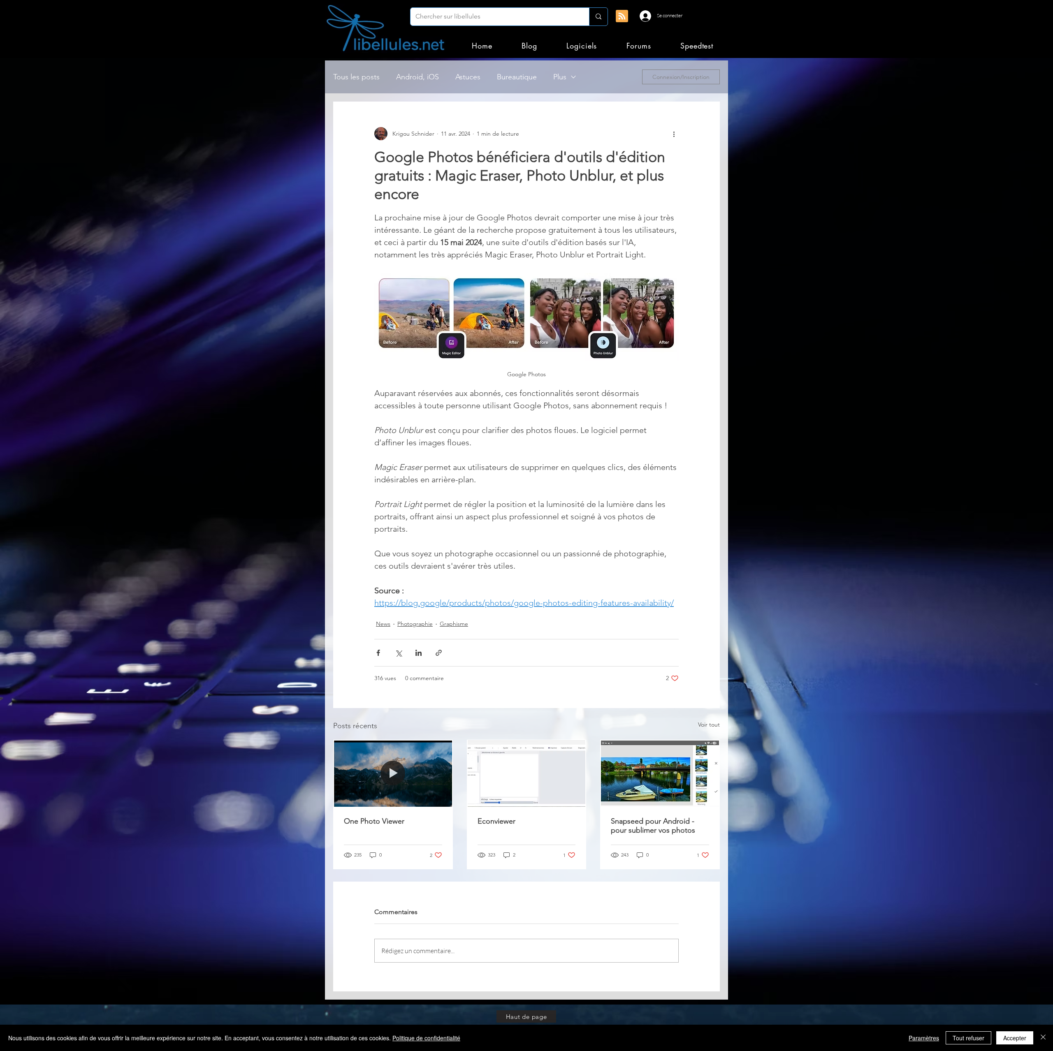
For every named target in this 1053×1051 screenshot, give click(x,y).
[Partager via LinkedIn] (418, 653)
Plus (559, 76)
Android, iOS (417, 76)
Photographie (415, 623)
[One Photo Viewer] (393, 774)
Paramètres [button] (924, 1038)
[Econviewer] (527, 774)
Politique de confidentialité (426, 1038)
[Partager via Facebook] (378, 653)
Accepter (1014, 1038)
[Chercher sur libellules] (598, 16)
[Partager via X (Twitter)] (398, 653)
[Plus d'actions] (674, 134)
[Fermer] (1043, 1037)
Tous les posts (356, 76)
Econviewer (496, 821)
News (383, 623)
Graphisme (454, 623)
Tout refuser (968, 1038)
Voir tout (709, 724)
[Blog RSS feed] (622, 16)
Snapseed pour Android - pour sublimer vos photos (653, 826)
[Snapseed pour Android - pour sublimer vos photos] (660, 774)
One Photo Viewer (374, 821)
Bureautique (517, 76)
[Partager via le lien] (439, 653)
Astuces (467, 76)
